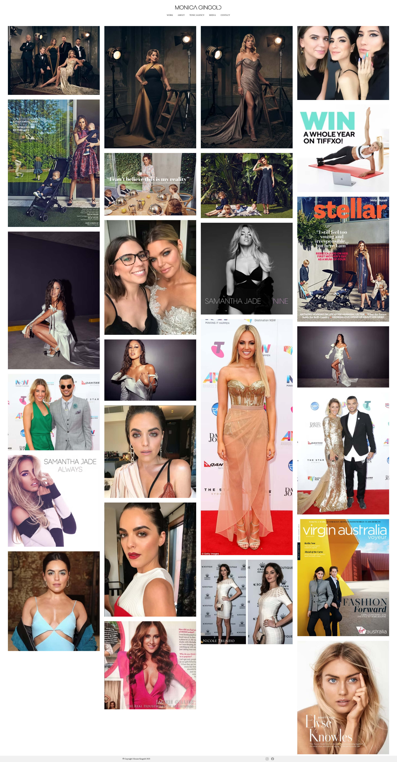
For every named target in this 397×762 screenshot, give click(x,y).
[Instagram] (267, 759)
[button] (170, 15)
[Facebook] (272, 759)
